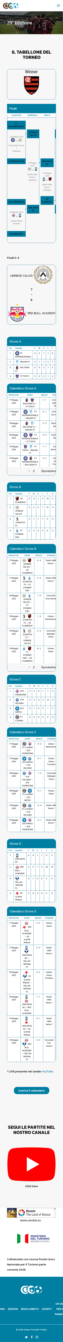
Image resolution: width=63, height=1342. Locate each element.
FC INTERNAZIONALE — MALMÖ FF (30, 414)
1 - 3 (39, 616)
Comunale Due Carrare (49, 1043)
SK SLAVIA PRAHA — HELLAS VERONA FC (27, 984)
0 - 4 (39, 744)
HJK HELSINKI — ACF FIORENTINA (27, 781)
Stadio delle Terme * (49, 950)
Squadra (18, 348)
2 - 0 (39, 578)
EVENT (30, 395)
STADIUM (51, 555)
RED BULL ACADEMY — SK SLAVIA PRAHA (26, 935)
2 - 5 (44, 423)
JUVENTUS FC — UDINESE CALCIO (27, 638)
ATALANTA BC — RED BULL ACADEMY (27, 1008)
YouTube (47, 1071)
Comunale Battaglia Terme (50, 634)
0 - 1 (39, 758)
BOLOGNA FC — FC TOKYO (30, 405)
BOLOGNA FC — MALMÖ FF (30, 428)
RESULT (44, 395)
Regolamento (30, 1309)
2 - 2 (44, 458)
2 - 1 (44, 411)
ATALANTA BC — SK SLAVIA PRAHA (27, 1030)
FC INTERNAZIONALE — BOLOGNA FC (30, 461)
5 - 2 (38, 923)
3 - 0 (44, 435)
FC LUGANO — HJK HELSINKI (27, 812)
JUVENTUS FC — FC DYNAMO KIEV (27, 586)
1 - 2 (39, 773)
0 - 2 (39, 648)
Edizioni (13, 1309)
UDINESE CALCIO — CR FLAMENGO (27, 568)
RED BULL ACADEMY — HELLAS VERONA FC (26, 1052)
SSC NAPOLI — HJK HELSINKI (27, 765)
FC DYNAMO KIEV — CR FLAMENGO (27, 656)
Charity (47, 1309)
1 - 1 (44, 400)
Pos (10, 348)
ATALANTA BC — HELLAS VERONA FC (27, 961)
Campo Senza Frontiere (51, 761)
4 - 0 (38, 1040)
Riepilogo (16, 144)
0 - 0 (39, 560)
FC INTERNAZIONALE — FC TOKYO (30, 438)
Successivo (48, 471)
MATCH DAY (14, 395)
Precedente (14, 471)
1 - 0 (39, 595)
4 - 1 (38, 1018)
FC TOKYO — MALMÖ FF (30, 449)
